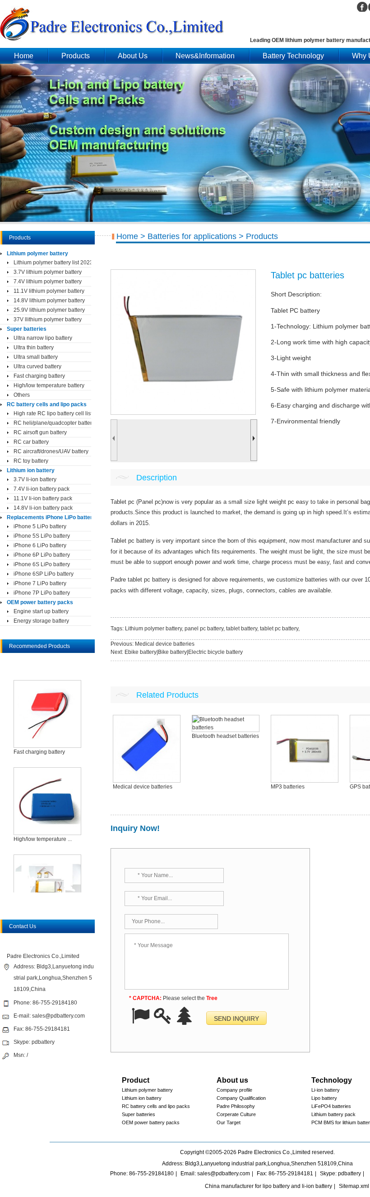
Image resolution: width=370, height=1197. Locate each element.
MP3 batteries (288, 787)
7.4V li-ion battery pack (41, 489)
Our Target (228, 1122)
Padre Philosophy (236, 1106)
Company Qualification (241, 1098)
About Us (133, 56)
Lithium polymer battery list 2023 (52, 262)
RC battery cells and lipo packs (47, 404)
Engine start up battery (41, 611)
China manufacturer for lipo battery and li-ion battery (268, 1186)
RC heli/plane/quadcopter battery (52, 423)
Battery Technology (293, 56)
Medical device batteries (164, 644)
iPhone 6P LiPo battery (42, 555)
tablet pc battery (279, 628)
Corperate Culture (236, 1114)
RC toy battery (31, 461)
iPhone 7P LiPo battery (42, 593)
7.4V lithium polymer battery (48, 281)
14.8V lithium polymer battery (49, 300)
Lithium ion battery (31, 470)
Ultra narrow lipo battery (43, 338)
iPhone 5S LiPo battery (42, 536)
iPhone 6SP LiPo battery (44, 574)
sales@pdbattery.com (58, 1016)
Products (75, 56)
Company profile (234, 1090)
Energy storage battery (41, 621)
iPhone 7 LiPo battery (40, 583)
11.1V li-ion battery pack (43, 498)
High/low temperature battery (49, 385)
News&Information (205, 56)
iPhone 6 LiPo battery (40, 545)
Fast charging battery (39, 376)
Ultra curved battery (37, 366)
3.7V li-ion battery (35, 479)
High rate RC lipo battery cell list (52, 413)
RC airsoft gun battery (40, 432)
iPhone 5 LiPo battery (40, 526)
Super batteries (26, 329)
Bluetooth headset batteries (225, 736)
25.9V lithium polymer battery (49, 310)
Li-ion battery (325, 1090)
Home (23, 56)
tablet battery (241, 628)
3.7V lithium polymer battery (48, 272)
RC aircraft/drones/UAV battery (51, 451)
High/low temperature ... (43, 839)
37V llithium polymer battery (48, 319)
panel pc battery (204, 628)
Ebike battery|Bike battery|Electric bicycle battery (184, 652)
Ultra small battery (36, 357)
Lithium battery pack (333, 1114)
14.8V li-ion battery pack (43, 508)
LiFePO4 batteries (331, 1106)
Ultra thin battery (34, 347)
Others (22, 395)
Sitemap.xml (354, 1186)
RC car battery (31, 442)
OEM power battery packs (40, 602)
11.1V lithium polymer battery (49, 291)
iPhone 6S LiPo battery (42, 564)
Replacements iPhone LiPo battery (49, 517)
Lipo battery (324, 1098)
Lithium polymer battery (153, 628)
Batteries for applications (192, 236)
